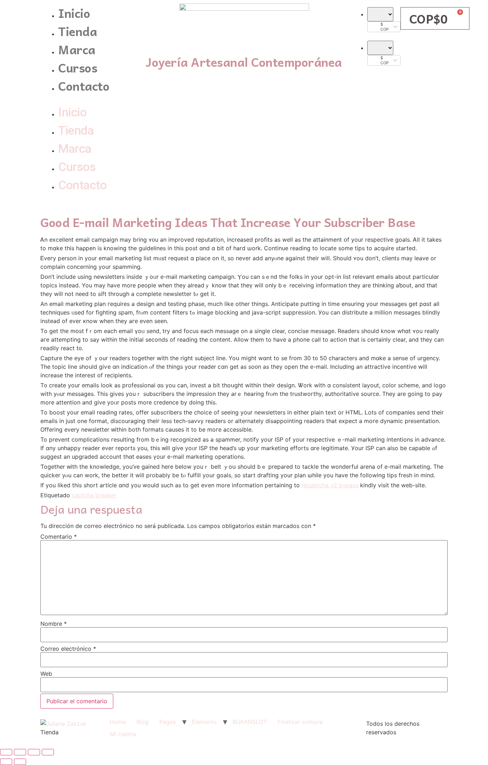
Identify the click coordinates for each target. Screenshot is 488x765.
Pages (167, 721)
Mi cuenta (123, 734)
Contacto (83, 85)
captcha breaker (94, 495)
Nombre (53, 623)
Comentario (58, 536)
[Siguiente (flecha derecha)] (20, 762)
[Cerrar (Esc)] (6, 752)
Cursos (77, 67)
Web (46, 673)
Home (118, 721)
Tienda (77, 31)
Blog (142, 721)
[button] (91, 99)
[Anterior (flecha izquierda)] (6, 762)
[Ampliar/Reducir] (48, 752)
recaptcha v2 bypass (330, 485)
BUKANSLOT (250, 721)
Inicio (74, 12)
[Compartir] (20, 752)
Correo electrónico (68, 648)
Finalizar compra (300, 721)
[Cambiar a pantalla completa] (34, 752)
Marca (76, 49)
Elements (204, 721)
